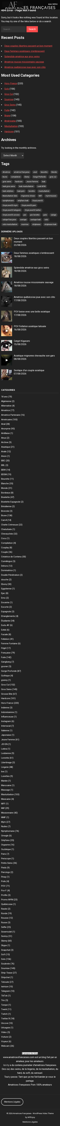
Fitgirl (3, 648)
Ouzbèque (6, 849)
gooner (4, 666)
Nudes (4, 826)
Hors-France (10, 83)
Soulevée (5, 963)
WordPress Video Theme (43, 1113)
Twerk (4, 1009)
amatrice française (21, 172)
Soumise (8, 99)
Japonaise (6, 735)
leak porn (21, 191)
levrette (32, 191)
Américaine (10, 121)
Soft (3, 954)
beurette (44, 172)
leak (43, 182)
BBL (3, 465)
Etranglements (8, 616)
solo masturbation (10, 224)
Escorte (5, 607)
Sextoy (4, 936)
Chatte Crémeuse (9, 524)
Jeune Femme (32, 182)
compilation (16, 177)
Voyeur (4, 1041)
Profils (4, 895)
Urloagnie (5, 1027)
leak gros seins (9, 186)
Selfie (3, 927)
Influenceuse (7, 716)
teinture (4, 986)
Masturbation (11, 126)
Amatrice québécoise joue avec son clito (25, 67)
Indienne (5, 707)
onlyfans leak (23, 201)
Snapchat (5, 950)
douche (4, 579)
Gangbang (6, 662)
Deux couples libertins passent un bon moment (28, 46)
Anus (3, 438)
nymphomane (8, 201)
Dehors (4, 566)
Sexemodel (6, 931)
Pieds (3, 867)
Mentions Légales (12, 1102)
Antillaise (5, 433)
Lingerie (5, 767)
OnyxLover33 (37, 201)
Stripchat (5, 977)
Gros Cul (8, 94)
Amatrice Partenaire (10, 415)
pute (45, 215)
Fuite (6, 110)
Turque (4, 1005)
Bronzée (5, 511)
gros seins (7, 182)
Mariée (4, 780)
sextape (23, 220)
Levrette (5, 758)
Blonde (4, 488)
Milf (40, 196)
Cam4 (4, 520)
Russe (4, 922)
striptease (36, 224)
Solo (6, 88)
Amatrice (6, 172)
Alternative (6, 405)
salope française (9, 220)
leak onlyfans (8, 191)
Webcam (5, 1046)
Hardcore (9, 131)
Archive (4, 442)
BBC (3, 460)
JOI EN (4, 744)
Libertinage (6, 762)
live (2, 771)
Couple (4, 552)
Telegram (5, 991)
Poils (3, 881)
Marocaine (6, 785)
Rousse (4, 918)
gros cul (53, 177)
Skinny (4, 940)
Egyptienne (6, 588)
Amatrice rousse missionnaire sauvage (24, 61)
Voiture (4, 1037)
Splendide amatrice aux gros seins (22, 56)
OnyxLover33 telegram (12, 210)
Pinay (3, 877)
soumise (24, 224)
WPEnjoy (31, 1117)
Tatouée (5, 982)
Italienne (5, 730)
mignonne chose (28, 196)
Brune (7, 115)
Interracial (6, 726)
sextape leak (35, 220)
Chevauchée (7, 533)
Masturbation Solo (10, 196)
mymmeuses (51, 196)
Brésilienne (6, 506)
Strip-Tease (6, 972)
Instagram (6, 721)
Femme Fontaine (9, 643)
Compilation (7, 543)
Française (5, 652)
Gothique (5, 675)
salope (53, 215)
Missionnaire (7, 812)
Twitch (4, 1014)
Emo (3, 598)
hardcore (18, 182)
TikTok (4, 995)
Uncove (4, 1023)
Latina (4, 748)
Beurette (5, 479)
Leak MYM (41, 186)
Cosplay (5, 547)
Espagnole (6, 611)
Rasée (4, 909)
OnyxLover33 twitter (33, 210)
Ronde (4, 913)
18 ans (4, 396)
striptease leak (50, 224)
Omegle (4, 835)
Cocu (3, 538)
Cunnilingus (6, 561)
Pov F (4, 890)
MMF (3, 817)
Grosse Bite (6, 694)
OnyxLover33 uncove (11, 215)
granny (4, 680)
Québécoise (7, 904)
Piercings (5, 872)
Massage (5, 790)
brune (5, 177)
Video (4, 1032)
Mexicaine (6, 799)
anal (35, 172)
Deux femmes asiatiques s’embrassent (24, 51)
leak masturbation (26, 186)
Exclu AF (5, 625)
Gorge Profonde (39, 177)
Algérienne (6, 401)
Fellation (5, 639)
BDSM (4, 474)
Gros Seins (10, 104)
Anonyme (5, 428)
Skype (4, 945)
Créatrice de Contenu (11, 556)
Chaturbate (6, 529)
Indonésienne (7, 712)
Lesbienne (6, 753)
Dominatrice (7, 570)
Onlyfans (5, 840)
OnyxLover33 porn (29, 205)
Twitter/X (5, 1018)
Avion (4, 456)
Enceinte (5, 602)
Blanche (5, 483)
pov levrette (34, 215)
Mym (3, 822)
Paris (3, 854)
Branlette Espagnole (10, 501)
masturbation (44, 191)
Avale (3, 451)
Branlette (5, 497)
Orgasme (5, 844)
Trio (3, 1000)
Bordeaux (5, 492)
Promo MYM (7, 899)
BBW (3, 470)
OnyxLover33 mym (10, 205)
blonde (54, 172)
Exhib (3, 630)
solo (46, 220)
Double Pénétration (10, 575)
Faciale (4, 634)
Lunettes (5, 776)
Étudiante (5, 620)
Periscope (6, 858)
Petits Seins (7, 863)
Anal (3, 424)
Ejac (3, 593)
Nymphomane (8, 831)
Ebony (26, 177)
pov (24, 215)
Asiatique (5, 447)
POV (3, 886)
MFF (3, 803)
